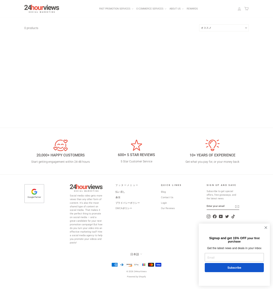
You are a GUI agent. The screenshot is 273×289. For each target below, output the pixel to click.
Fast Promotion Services (115, 8)
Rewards (192, 8)
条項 (117, 197)
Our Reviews (168, 208)
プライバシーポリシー (127, 202)
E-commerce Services (150, 8)
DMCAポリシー (123, 208)
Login (164, 202)
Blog (163, 191)
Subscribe (234, 268)
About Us (175, 8)
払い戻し (120, 191)
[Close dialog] (266, 227)
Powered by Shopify (136, 276)
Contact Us (167, 197)
